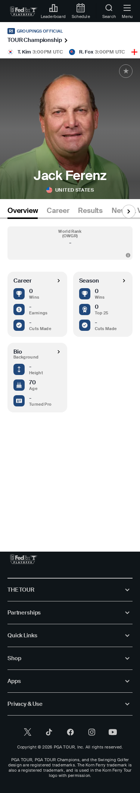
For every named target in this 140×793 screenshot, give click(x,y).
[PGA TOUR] (23, 559)
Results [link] (90, 211)
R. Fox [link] (86, 52)
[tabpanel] (70, 378)
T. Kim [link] (24, 52)
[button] (70, 243)
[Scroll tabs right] (129, 211)
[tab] (22, 212)
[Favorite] (126, 71)
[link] (23, 11)
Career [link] (58, 211)
